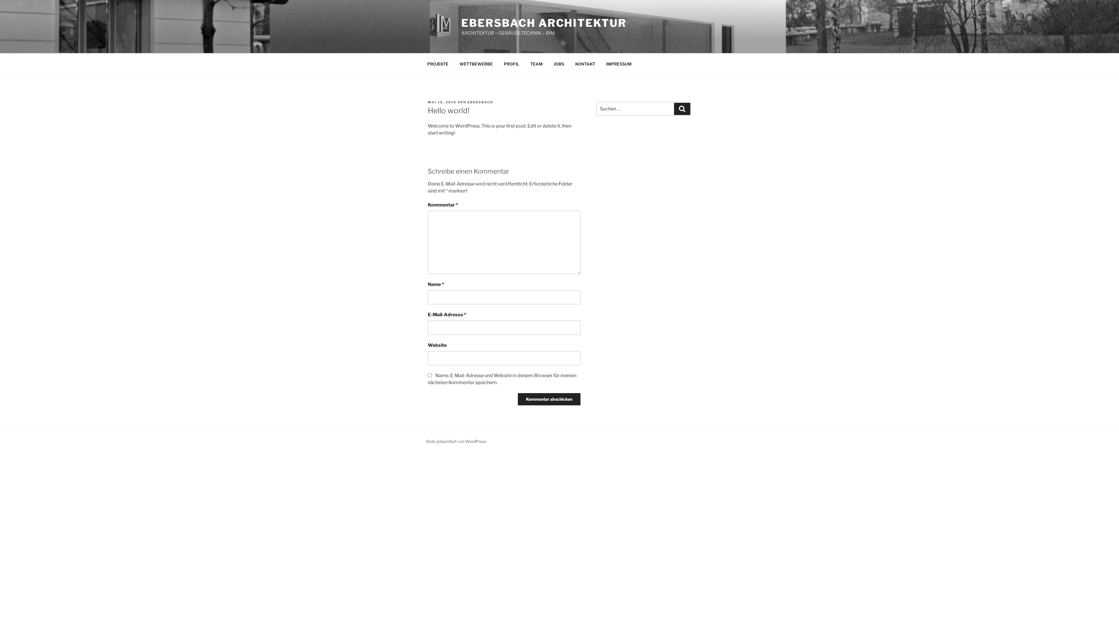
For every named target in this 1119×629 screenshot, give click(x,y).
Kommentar (443, 205)
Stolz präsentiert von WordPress (456, 441)
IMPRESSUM (618, 63)
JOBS (559, 63)
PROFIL (511, 63)
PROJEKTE (437, 63)
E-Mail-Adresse (447, 314)
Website (437, 345)
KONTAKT (585, 63)
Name (436, 284)
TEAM (536, 63)
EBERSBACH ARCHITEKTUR (543, 23)
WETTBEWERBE (476, 63)
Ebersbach (480, 102)
